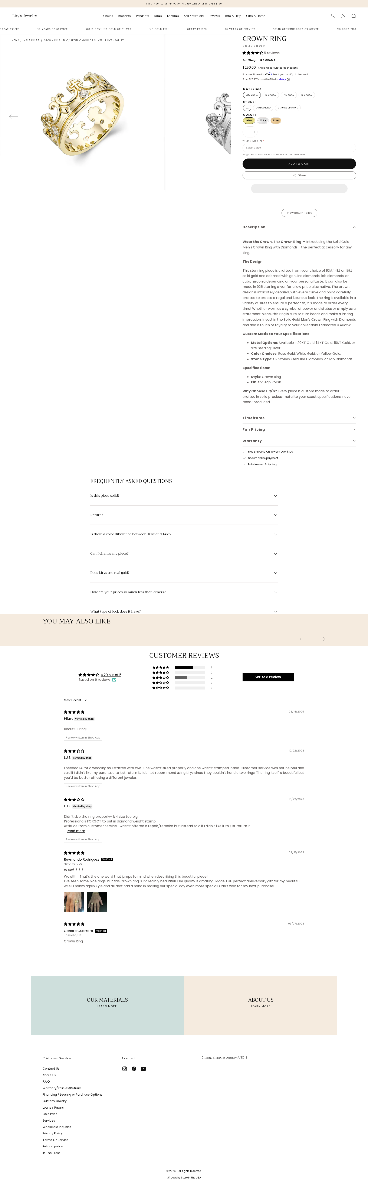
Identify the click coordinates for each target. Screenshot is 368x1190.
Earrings (173, 16)
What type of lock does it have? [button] (115, 611)
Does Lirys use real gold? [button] (109, 573)
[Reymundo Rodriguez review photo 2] (97, 902)
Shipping (263, 67)
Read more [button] (76, 830)
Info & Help (233, 16)
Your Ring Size (253, 141)
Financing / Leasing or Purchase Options (72, 1094)
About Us (49, 1075)
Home (15, 40)
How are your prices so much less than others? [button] (127, 592)
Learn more (107, 1006)
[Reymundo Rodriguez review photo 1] (74, 902)
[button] (333, 15)
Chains (108, 16)
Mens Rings (31, 40)
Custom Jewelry (55, 1101)
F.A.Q (46, 1081)
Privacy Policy (53, 1133)
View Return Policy (299, 213)
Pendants (142, 16)
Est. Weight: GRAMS (259, 60)
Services (49, 1120)
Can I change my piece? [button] (109, 554)
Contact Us (51, 1068)
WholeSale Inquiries (57, 1127)
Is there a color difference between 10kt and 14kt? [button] (130, 534)
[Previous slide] (13, 116)
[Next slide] (217, 116)
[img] (74, 712)
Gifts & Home (255, 16)
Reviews (214, 16)
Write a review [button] (268, 677)
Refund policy (53, 1146)
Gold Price (50, 1114)
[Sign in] (343, 15)
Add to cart (299, 164)
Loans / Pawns (53, 1107)
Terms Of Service (56, 1140)
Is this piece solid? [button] (104, 496)
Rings (158, 16)
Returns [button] (96, 515)
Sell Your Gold (194, 16)
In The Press (51, 1153)
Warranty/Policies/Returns (62, 1088)
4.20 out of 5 (111, 674)
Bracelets (124, 16)
